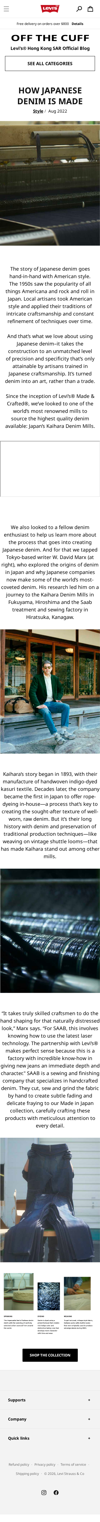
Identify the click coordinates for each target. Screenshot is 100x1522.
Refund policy (19, 1464)
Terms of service (73, 1464)
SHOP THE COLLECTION (50, 1355)
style (38, 111)
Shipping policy (27, 1473)
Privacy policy (44, 1464)
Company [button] (17, 1419)
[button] (6, 8)
